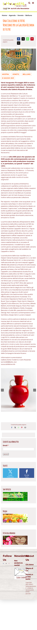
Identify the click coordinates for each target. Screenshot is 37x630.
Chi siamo (30, 564)
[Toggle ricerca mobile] (29, 3)
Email (6, 445)
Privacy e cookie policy (29, 576)
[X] (23, 39)
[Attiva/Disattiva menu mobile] (33, 3)
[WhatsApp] (28, 39)
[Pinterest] (32, 39)
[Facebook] (19, 39)
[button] (2, 390)
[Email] (19, 43)
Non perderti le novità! (18, 563)
